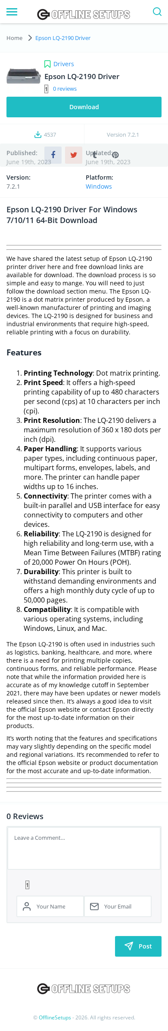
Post (145, 946)
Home (14, 38)
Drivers (63, 64)
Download (84, 107)
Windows (99, 186)
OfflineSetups (55, 1017)
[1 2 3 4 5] (84, 884)
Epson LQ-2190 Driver (62, 38)
